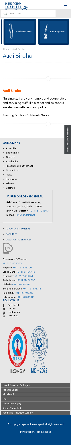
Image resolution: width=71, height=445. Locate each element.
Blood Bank (8, 394)
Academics (12, 161)
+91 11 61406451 (24, 276)
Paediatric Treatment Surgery (18, 413)
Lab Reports (56, 31)
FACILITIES (11, 234)
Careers (10, 157)
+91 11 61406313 (25, 297)
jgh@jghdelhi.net (25, 215)
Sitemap (10, 188)
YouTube (13, 315)
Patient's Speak (10, 390)
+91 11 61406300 (39, 211)
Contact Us (12, 170)
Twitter (12, 308)
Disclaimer (12, 179)
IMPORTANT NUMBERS (18, 228)
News (9, 174)
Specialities (12, 153)
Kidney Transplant (12, 408)
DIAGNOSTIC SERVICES (19, 239)
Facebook (13, 305)
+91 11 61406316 (32, 288)
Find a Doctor (23, 31)
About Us (11, 148)
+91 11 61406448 (26, 272)
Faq (5, 399)
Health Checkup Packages (16, 385)
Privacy (10, 183)
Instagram (14, 312)
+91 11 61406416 (21, 284)
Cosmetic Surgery (12, 404)
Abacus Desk (43, 432)
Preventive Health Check (19, 166)
